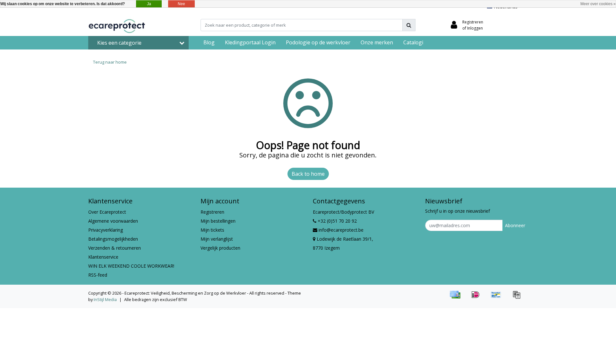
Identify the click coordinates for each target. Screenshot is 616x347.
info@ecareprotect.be (341, 230)
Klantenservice (103, 257)
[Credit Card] (457, 297)
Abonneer (515, 225)
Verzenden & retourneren (114, 248)
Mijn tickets (212, 230)
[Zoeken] (408, 25)
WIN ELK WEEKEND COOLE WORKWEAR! (131, 266)
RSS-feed (97, 275)
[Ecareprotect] (117, 25)
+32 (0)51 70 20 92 (336, 221)
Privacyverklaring (105, 230)
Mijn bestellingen (218, 221)
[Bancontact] (498, 297)
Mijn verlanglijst (217, 239)
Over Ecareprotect (107, 212)
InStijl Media (105, 299)
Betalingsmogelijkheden (113, 239)
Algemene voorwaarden (113, 221)
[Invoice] (518, 297)
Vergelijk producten (220, 248)
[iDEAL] (477, 297)
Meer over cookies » (598, 4)
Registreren (212, 212)
